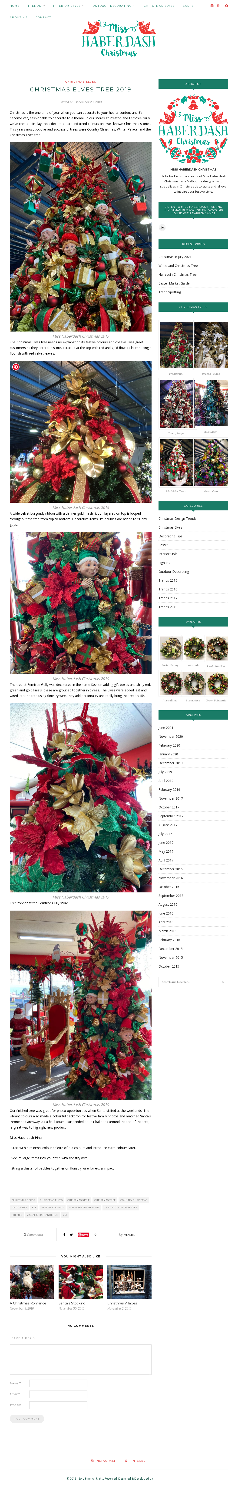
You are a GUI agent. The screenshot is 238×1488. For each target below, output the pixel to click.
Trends (34, 5)
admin (130, 1235)
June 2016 (166, 913)
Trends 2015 (168, 580)
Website (15, 1405)
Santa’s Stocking (72, 1303)
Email (15, 1394)
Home (15, 5)
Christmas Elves (159, 5)
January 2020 (168, 754)
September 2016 (171, 895)
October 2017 (169, 807)
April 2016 (166, 922)
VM (65, 1215)
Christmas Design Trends (177, 518)
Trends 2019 (168, 607)
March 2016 (167, 931)
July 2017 (165, 833)
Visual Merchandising (42, 1215)
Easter (189, 5)
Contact (43, 17)
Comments (33, 1235)
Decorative (19, 1207)
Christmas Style (78, 1200)
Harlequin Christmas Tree (178, 274)
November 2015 (171, 957)
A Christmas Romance (28, 1303)
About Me (19, 17)
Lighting (164, 562)
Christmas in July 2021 (175, 257)
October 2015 (169, 966)
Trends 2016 (168, 589)
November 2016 (171, 878)
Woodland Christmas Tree (178, 265)
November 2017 (171, 798)
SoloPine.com (163, 1479)
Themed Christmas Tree (120, 1207)
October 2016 (169, 887)
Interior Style (67, 5)
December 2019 (171, 763)
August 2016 (168, 904)
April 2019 (166, 780)
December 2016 (171, 869)
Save (85, 1235)
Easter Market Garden (175, 283)
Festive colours (52, 1207)
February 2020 (169, 745)
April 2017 (166, 860)
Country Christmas (133, 1200)
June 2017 (166, 842)
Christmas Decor (23, 1200)
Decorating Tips (170, 536)
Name (15, 1383)
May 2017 (166, 851)
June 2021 (166, 727)
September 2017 (171, 816)
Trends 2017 (168, 598)
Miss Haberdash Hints (84, 1207)
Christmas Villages (122, 1303)
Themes (17, 1215)
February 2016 (169, 940)
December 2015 (171, 948)
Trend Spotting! (170, 292)
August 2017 (168, 825)
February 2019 (169, 789)
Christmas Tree (105, 1200)
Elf (34, 1207)
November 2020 (171, 736)
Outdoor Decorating (112, 5)
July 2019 (165, 772)
